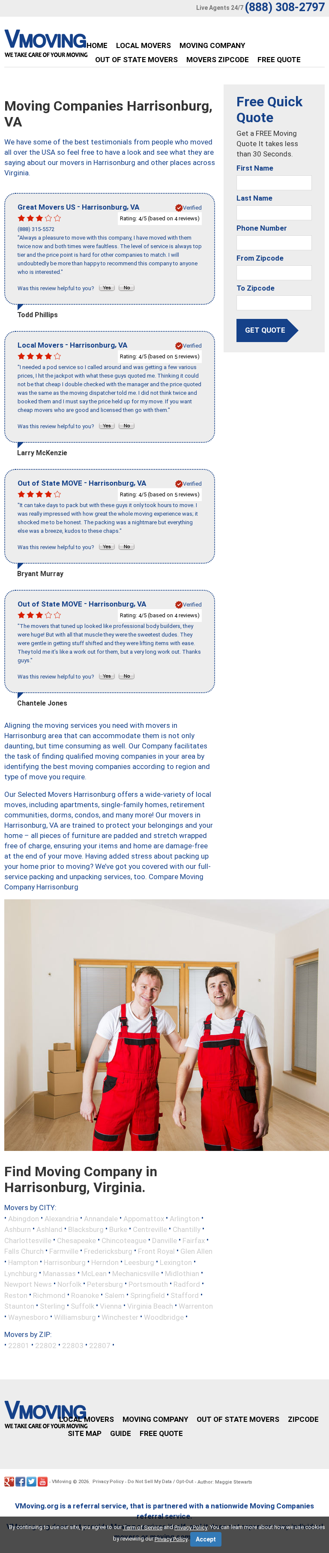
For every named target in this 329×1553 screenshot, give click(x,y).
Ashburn (17, 1229)
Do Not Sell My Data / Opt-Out (160, 1481)
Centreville (150, 1229)
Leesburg (139, 1262)
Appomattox (143, 1218)
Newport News (28, 1284)
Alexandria (61, 1218)
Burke (118, 1229)
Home (97, 45)
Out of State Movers (136, 59)
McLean (94, 1273)
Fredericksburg (108, 1251)
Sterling (52, 1306)
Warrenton (196, 1306)
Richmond (49, 1295)
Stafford (184, 1295)
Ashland (49, 1229)
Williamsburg (75, 1317)
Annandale (101, 1218)
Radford (186, 1284)
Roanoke (85, 1295)
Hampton (23, 1262)
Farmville (63, 1251)
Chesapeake (76, 1240)
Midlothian (182, 1273)
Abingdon (23, 1218)
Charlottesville (27, 1240)
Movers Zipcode (217, 59)
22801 (19, 1345)
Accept (206, 1539)
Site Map (85, 1433)
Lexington (176, 1262)
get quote (265, 330)
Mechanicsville (135, 1273)
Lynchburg (20, 1273)
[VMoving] (63, 45)
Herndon (105, 1262)
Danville (164, 1240)
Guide (120, 1433)
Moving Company (212, 45)
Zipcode (303, 1419)
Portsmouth (148, 1284)
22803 (73, 1345)
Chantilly (186, 1229)
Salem (115, 1295)
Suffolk (82, 1306)
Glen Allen (196, 1251)
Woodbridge (164, 1317)
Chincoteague (124, 1240)
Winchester (120, 1317)
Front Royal (156, 1251)
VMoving (62, 1481)
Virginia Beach (150, 1306)
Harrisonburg (65, 1262)
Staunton (19, 1306)
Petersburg (105, 1284)
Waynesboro (28, 1317)
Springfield (147, 1295)
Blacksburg (86, 1229)
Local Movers (143, 45)
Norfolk (69, 1284)
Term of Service (142, 1527)
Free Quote (279, 59)
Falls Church (24, 1251)
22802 (46, 1345)
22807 (100, 1345)
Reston (15, 1295)
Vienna (111, 1306)
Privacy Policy (108, 1481)
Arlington (185, 1218)
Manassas (59, 1273)
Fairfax (193, 1240)
